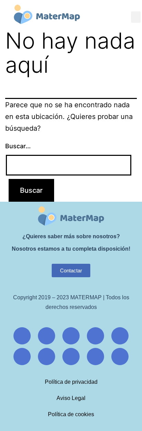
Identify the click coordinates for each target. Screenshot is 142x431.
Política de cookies (71, 414)
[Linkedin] (46, 356)
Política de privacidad (71, 382)
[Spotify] (120, 356)
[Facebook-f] (22, 335)
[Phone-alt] (95, 356)
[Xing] (95, 335)
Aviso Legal (71, 398)
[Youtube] (71, 335)
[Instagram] (46, 335)
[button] (136, 17)
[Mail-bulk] (71, 356)
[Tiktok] (22, 356)
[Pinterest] (120, 335)
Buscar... (18, 146)
